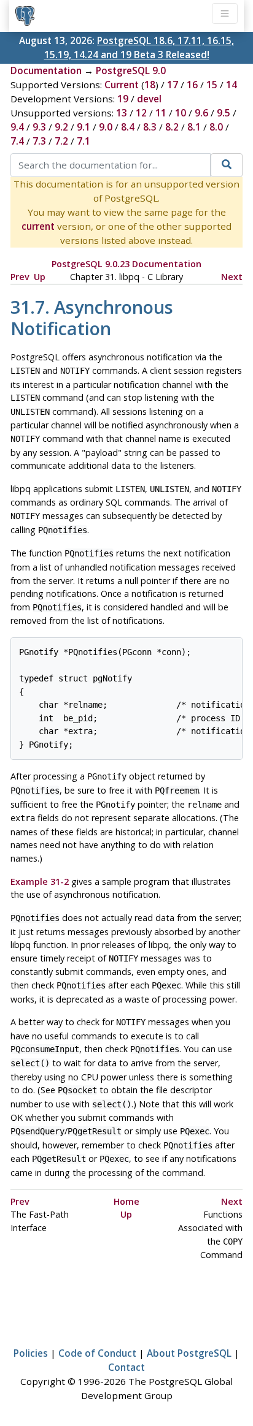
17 (172, 84)
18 (149, 84)
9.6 (201, 113)
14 (231, 84)
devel (149, 99)
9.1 (83, 127)
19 (122, 99)
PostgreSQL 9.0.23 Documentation (126, 264)
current (38, 226)
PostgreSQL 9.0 (131, 70)
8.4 (127, 127)
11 (160, 113)
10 (180, 113)
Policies (31, 1353)
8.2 (172, 127)
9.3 (39, 127)
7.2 (61, 141)
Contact (126, 1367)
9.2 (61, 127)
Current (121, 84)
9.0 (105, 127)
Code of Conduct (97, 1353)
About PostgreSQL (189, 1353)
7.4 (17, 141)
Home (126, 1201)
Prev (19, 277)
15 (211, 84)
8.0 (216, 127)
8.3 (150, 127)
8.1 (194, 127)
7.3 (39, 141)
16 (192, 84)
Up (39, 277)
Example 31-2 (39, 881)
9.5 (223, 113)
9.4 (17, 127)
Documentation (46, 70)
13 (121, 113)
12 (141, 113)
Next (232, 277)
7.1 (83, 141)
